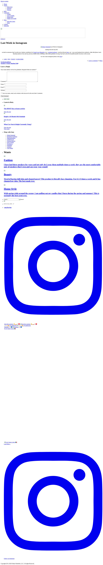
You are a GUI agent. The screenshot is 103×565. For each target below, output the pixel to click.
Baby (5, 11)
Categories (6, 12)
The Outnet (10, 148)
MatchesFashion (11, 138)
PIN (9, 59)
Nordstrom (10, 144)
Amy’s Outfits (10, 15)
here (68, 52)
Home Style (10, 17)
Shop (5, 20)
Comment (4, 81)
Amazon (9, 147)
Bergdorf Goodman (12, 136)
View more (6, 129)
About (5, 5)
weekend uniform (52, 52)
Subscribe (6, 26)
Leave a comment (93, 60)
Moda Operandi (11, 135)
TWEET (13, 59)
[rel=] (43, 37)
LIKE (5, 59)
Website (3, 90)
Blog (101, 60)
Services (9, 8)
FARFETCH (10, 139)
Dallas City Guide (11, 18)
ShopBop (9, 145)
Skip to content (4, 1)
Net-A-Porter (10, 142)
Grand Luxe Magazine (39, 52)
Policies (9, 10)
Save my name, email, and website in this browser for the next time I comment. (23, 93)
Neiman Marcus (11, 141)
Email (3, 87)
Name (3, 84)
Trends (9, 14)
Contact (6, 24)
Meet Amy (9, 7)
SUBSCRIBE (19, 59)
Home (5, 4)
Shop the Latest (11, 21)
